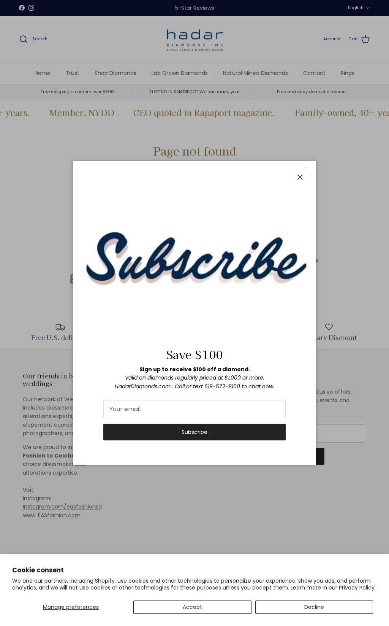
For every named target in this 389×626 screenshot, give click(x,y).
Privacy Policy (357, 587)
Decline (314, 607)
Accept (192, 607)
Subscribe (194, 432)
